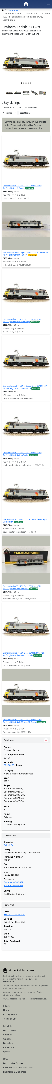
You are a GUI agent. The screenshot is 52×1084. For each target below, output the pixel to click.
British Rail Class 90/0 (14, 914)
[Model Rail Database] (26, 4)
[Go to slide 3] (26, 92)
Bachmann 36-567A (13, 882)
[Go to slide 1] (9, 92)
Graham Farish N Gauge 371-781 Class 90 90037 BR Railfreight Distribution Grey (25, 253)
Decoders (8, 1043)
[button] (26, 62)
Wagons (7, 1038)
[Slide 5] (30, 83)
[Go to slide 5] (42, 92)
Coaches (7, 1034)
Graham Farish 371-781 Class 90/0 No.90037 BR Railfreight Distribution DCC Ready (23, 654)
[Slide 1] (21, 83)
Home (6, 1010)
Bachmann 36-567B (13, 885)
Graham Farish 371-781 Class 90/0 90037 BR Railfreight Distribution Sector (22, 453)
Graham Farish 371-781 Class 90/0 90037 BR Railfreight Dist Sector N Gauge (22, 320)
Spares (6, 1051)
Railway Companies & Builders (18, 1067)
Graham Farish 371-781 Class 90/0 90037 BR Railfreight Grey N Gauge (22, 186)
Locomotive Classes (13, 1063)
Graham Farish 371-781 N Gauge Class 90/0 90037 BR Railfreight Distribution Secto (25, 387)
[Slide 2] (24, 83)
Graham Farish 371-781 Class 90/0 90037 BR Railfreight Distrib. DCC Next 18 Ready (22, 720)
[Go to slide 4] (34, 92)
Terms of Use (10, 1018)
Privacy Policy (10, 1014)
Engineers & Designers (14, 1071)
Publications (9, 1047)
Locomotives (13, 10)
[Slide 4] (28, 83)
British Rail (9, 845)
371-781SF (9, 765)
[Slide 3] (26, 83)
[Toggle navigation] (48, 4)
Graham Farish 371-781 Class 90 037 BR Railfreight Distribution (25, 520)
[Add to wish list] (46, 740)
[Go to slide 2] (17, 92)
